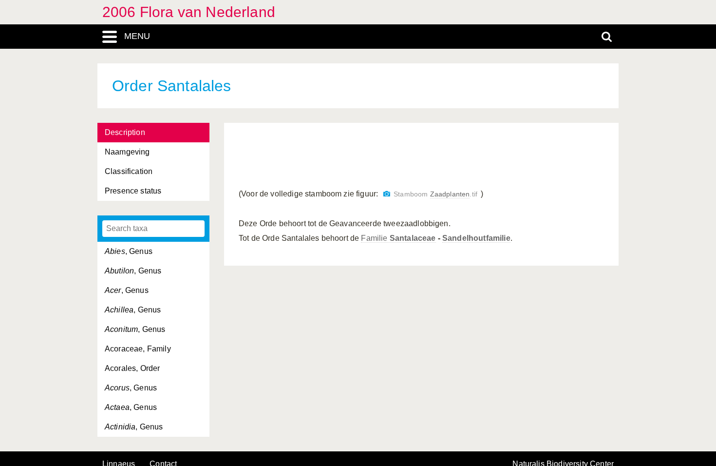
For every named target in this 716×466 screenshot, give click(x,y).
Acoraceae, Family (138, 349)
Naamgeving (127, 152)
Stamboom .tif (435, 194)
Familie (398, 238)
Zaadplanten (450, 194)
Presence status (133, 191)
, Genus (128, 251)
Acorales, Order (132, 368)
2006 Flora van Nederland (188, 12)
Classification (128, 171)
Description (125, 132)
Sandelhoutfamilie (476, 238)
